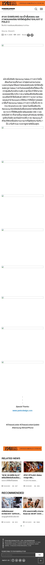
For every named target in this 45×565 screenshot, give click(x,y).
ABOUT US (6, 560)
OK (39, 555)
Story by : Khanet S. (8, 31)
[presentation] (3, 467)
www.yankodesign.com (22, 410)
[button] (21, 526)
